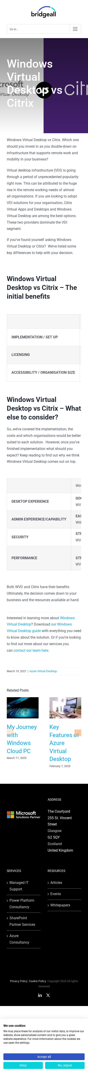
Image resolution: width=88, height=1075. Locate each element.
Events (55, 894)
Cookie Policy (37, 981)
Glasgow (55, 831)
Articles (56, 882)
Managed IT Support (19, 885)
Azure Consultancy (19, 939)
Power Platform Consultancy (21, 903)
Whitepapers (60, 905)
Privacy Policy (19, 981)
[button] (10, 732)
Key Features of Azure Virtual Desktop (64, 743)
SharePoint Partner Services (22, 921)
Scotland (55, 844)
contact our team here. (31, 650)
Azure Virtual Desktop (43, 671)
